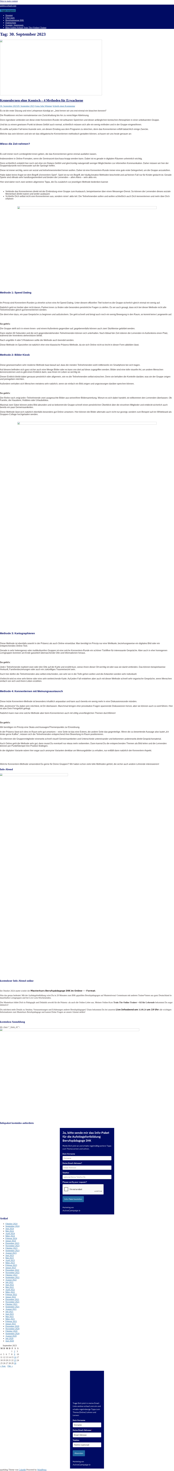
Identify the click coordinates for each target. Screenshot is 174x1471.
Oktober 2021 (11, 1304)
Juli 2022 (9, 1282)
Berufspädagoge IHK (14, 20)
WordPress (41, 1470)
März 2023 (10, 1263)
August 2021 (11, 1309)
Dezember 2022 (12, 1270)
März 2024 (10, 1236)
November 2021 (12, 1302)
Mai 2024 (9, 1231)
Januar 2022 (10, 1297)
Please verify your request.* (75, 1182)
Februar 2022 (11, 1294)
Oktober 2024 (11, 1224)
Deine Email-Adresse (82, 1430)
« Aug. (3, 1366)
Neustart (9, 15)
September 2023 (12, 1250)
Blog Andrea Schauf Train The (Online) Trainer (25, 27)
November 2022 (12, 1272)
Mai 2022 (9, 1287)
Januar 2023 (10, 1268)
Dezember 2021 (12, 1299)
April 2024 (10, 1233)
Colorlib (22, 1470)
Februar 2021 (11, 1321)
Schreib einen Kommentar (64, 106)
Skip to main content (9, 1)
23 (15, 1360)
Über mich (10, 18)
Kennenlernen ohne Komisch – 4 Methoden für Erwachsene (41, 100)
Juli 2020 (9, 1338)
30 (15, 1363)
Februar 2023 (11, 1265)
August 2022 (11, 1280)
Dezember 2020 (12, 1326)
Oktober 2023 (11, 1248)
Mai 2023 (9, 1258)
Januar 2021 (10, 1324)
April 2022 (10, 1289)
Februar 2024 (11, 1238)
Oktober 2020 (11, 1331)
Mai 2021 (9, 1316)
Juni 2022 (9, 1285)
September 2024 (12, 1226)
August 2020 (11, 1336)
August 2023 (11, 1253)
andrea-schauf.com (8, 6)
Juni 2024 (9, 1228)
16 (15, 1357)
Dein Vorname (69, 1154)
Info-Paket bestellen (73, 1199)
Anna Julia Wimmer (43, 106)
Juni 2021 (9, 1314)
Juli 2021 (9, 1311)
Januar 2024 (10, 1241)
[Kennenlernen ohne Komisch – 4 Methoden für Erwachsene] (51, 94)
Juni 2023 (9, 1255)
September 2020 (12, 1333)
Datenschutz (10, 23)
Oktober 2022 (11, 1275)
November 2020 (12, 1329)
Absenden (78, 1453)
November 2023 (12, 1246)
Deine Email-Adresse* (72, 1163)
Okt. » (10, 1366)
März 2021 (10, 1319)
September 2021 (12, 1307)
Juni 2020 (9, 1341)
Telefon (66, 1172)
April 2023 (10, 1260)
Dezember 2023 (12, 1243)
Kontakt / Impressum (14, 25)
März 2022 (10, 1292)
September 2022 (12, 1277)
